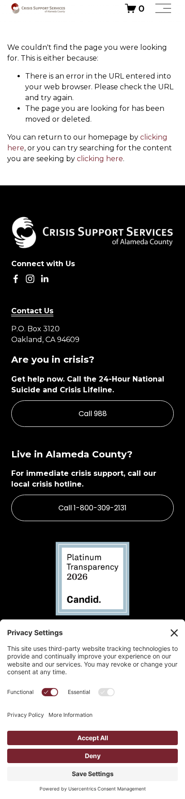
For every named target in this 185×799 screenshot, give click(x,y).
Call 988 (93, 413)
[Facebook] (15, 278)
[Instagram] (30, 278)
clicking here (100, 158)
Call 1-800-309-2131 (92, 508)
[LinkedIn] (44, 278)
